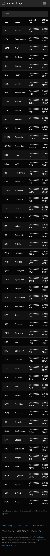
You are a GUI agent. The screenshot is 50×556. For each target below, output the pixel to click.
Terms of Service (39, 537)
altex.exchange (7, 545)
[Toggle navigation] (44, 3)
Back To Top (7, 526)
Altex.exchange (13, 3)
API (19, 526)
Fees (26, 526)
